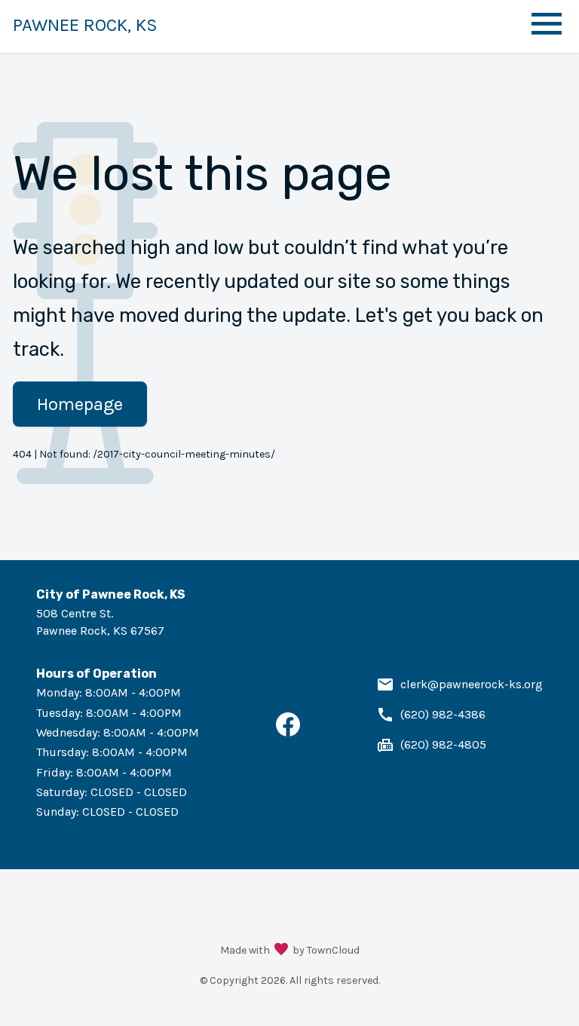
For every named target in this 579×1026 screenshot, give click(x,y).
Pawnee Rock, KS (85, 24)
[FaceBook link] (288, 732)
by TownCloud (326, 950)
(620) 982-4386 (443, 714)
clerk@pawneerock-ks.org (471, 684)
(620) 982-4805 (443, 744)
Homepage (80, 404)
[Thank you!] (281, 951)
